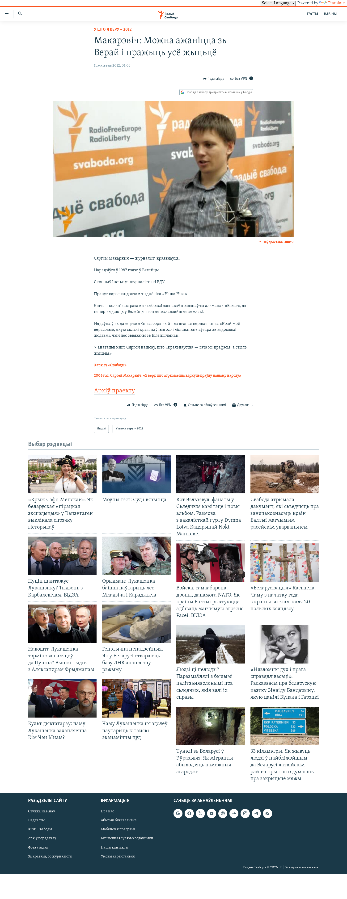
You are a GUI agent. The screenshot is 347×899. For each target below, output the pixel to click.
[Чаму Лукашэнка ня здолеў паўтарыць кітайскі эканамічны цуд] (136, 698)
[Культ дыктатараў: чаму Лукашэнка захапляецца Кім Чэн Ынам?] (62, 698)
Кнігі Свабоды (40, 829)
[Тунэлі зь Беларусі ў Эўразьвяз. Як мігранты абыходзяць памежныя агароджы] (210, 726)
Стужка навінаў (41, 811)
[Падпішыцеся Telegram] (256, 813)
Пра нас (107, 811)
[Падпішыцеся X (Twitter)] (200, 813)
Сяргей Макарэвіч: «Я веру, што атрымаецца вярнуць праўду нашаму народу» (175, 376)
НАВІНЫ (330, 14)
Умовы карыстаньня (118, 856)
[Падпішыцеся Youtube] (211, 813)
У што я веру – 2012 (113, 30)
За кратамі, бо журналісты (50, 856)
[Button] (213, 79)
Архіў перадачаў (42, 838)
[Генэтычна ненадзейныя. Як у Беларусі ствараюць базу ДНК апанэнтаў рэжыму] (136, 624)
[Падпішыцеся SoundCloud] (233, 813)
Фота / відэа (38, 847)
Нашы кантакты (114, 847)
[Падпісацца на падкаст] (222, 813)
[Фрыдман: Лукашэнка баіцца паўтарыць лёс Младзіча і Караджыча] (136, 556)
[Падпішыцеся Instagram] (245, 813)
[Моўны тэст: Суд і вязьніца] (136, 474)
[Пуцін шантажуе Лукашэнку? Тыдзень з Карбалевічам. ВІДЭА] (62, 556)
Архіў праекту (114, 391)
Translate (336, 3)
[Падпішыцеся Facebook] (189, 813)
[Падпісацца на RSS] (267, 813)
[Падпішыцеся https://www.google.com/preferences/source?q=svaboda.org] (178, 813)
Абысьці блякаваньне (119, 820)
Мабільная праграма (118, 829)
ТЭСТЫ (312, 14)
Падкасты (36, 820)
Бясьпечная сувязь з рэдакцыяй (127, 838)
